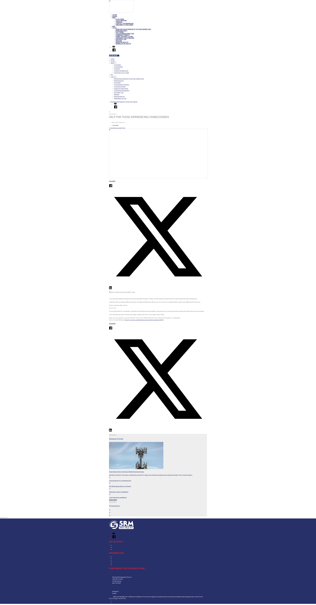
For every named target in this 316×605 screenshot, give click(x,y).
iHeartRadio (115, 603)
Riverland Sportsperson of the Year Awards (124, 102)
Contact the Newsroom (124, 23)
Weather (119, 41)
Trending (119, 22)
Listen (114, 15)
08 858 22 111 (121, 593)
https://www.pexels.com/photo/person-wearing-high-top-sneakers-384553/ (144, 320)
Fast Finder (120, 32)
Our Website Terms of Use (120, 563)
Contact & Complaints (119, 545)
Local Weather (121, 20)
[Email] (113, 289)
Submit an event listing (124, 36)
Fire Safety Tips (121, 39)
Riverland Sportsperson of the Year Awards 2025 (133, 29)
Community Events (122, 35)
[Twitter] (158, 285)
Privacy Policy (116, 557)
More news (113, 500)
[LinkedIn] (110, 289)
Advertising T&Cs (117, 561)
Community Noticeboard (125, 38)
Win (113, 26)
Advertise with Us (122, 42)
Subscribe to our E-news (124, 25)
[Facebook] (114, 51)
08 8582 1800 (123, 591)
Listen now (113, 55)
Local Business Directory (125, 34)
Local (114, 28)
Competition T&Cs (118, 559)
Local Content (116, 565)
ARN (113, 601)
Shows (114, 16)
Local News (120, 19)
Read (114, 18)
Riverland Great (121, 31)
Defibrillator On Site (123, 44)
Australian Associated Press (118, 128)
